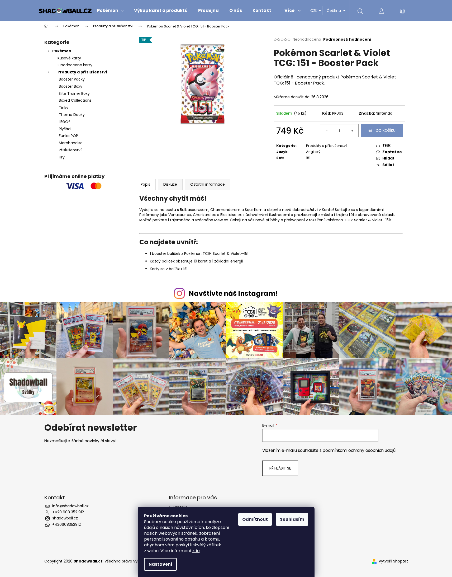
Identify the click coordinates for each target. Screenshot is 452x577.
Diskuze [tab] (170, 184)
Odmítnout (255, 519)
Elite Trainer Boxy (74, 93)
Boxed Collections (75, 100)
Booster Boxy (70, 86)
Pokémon (61, 51)
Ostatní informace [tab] (207, 184)
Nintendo (384, 113)
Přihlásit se (280, 468)
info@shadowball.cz (70, 506)
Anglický (313, 151)
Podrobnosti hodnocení (347, 39)
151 (308, 157)
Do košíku (386, 130)
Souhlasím (292, 519)
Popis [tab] (145, 184)
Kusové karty (69, 58)
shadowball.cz (65, 518)
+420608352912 (66, 524)
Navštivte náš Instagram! (233, 293)
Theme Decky (72, 114)
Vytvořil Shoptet (393, 561)
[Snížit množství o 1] (326, 130)
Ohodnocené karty (75, 65)
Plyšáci (65, 129)
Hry (62, 157)
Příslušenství (70, 150)
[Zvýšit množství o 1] (352, 130)
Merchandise (71, 143)
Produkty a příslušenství (82, 72)
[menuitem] (110, 10)
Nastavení (160, 564)
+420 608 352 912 (68, 512)
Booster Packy (72, 79)
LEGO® (64, 121)
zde (196, 551)
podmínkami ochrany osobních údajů (359, 450)
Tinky (63, 107)
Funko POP (68, 135)
